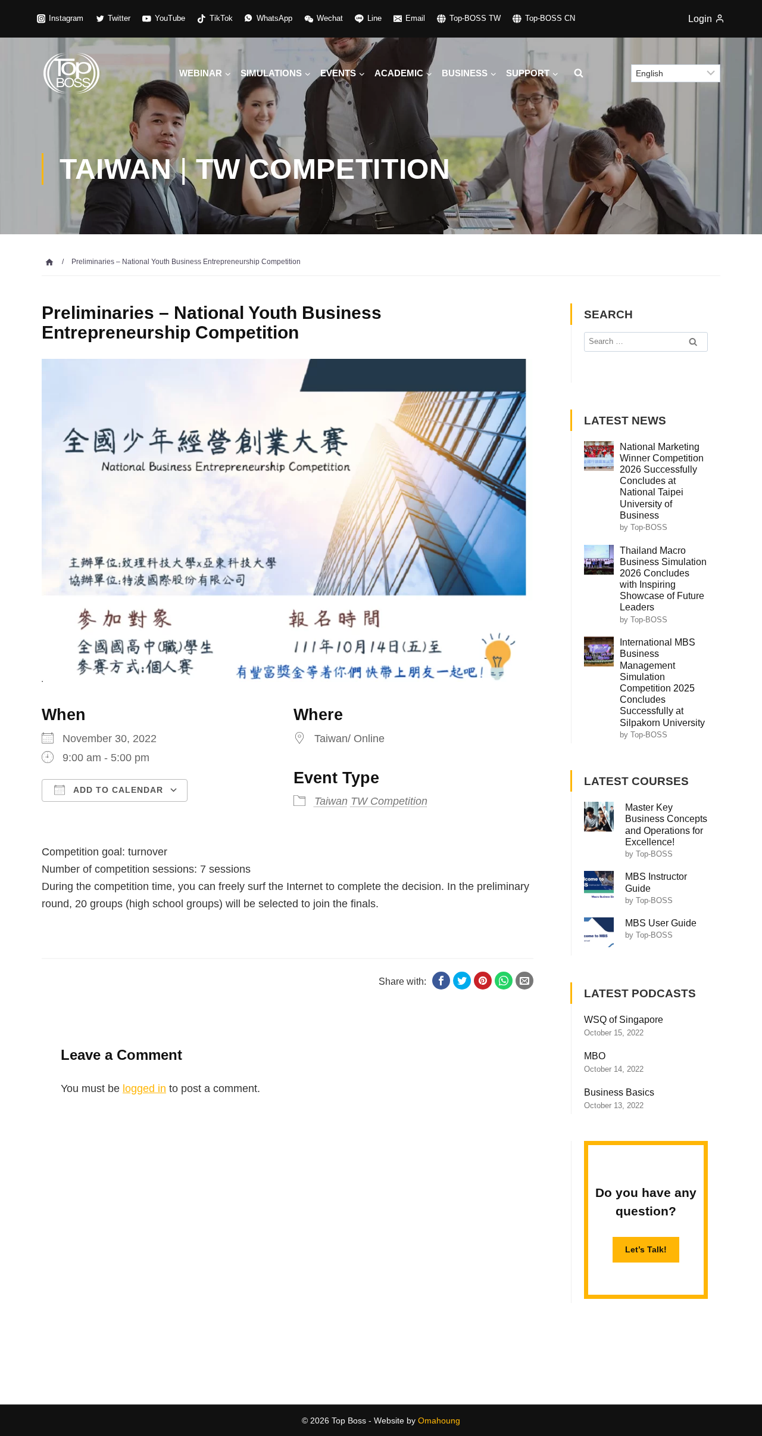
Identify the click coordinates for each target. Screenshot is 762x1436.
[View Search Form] (578, 73)
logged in (144, 1088)
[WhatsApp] (504, 981)
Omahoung (439, 1420)
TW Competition (389, 801)
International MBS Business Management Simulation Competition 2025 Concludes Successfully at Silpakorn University (662, 682)
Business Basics (619, 1092)
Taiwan (331, 801)
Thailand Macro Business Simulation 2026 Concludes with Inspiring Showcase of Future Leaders (663, 579)
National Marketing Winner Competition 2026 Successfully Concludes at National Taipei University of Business (662, 481)
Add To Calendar (117, 790)
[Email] (524, 981)
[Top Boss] (71, 73)
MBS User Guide (661, 923)
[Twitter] (462, 981)
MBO (594, 1056)
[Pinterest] (483, 981)
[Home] (49, 262)
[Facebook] (441, 981)
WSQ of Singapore (623, 1020)
